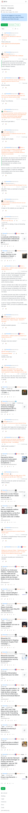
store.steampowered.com (7, 257)
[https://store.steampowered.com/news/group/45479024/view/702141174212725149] (24, 609)
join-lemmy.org (5, 810)
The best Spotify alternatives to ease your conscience (11, 37)
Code (2, 807)
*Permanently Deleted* (6, 353)
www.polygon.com (5, 718)
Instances (3, 801)
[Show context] (2, 40)
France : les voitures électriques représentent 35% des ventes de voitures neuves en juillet (13, 96)
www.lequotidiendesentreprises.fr (9, 464)
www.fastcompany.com (6, 499)
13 (2, 584)
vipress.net (3, 747)
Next (3, 788)
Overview (4, 25)
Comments (12, 25)
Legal (2, 799)
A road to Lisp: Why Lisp (7, 220)
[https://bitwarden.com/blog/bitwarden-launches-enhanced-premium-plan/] (24, 657)
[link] (5, 40)
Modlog (3, 796)
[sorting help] (15, 28)
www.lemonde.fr (4, 699)
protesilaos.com (4, 596)
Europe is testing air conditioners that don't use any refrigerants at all (13, 134)
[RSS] (17, 28)
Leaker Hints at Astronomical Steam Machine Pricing (13, 423)
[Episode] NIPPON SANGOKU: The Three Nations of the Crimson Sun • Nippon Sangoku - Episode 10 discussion (13, 320)
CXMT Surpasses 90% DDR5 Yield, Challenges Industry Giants (12, 56)
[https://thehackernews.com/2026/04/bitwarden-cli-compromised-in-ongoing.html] (24, 640)
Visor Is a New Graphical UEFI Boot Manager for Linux (14, 185)
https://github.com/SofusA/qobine (10, 43)
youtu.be (3, 678)
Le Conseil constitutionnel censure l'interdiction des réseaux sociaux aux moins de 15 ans (13, 80)
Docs (2, 804)
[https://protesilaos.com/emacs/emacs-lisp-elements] (24, 779)
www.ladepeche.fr (5, 582)
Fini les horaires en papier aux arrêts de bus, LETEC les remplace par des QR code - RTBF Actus (13, 476)
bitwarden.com (4, 662)
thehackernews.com (5, 645)
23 (2, 501)
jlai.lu (5, 1)
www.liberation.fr (5, 244)
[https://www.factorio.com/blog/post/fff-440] (24, 392)
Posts (17, 25)
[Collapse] (2, 33)
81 (2, 720)
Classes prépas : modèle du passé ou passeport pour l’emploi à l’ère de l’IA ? (13, 268)
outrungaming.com (5, 628)
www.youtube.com (5, 732)
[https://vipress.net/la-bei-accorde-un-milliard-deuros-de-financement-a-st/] (24, 744)
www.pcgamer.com (5, 520)
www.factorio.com (5, 394)
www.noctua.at (4, 412)
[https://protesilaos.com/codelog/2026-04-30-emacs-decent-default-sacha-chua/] (24, 594)
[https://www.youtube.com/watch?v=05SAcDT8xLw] (24, 730)
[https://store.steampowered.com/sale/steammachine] (24, 256)
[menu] (26, 1)
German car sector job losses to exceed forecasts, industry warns (13, 532)
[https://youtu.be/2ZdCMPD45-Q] (24, 674)
